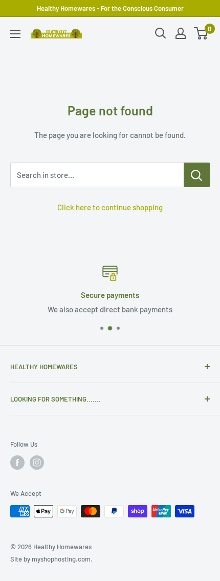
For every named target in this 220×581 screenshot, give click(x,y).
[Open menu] (15, 34)
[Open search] (160, 33)
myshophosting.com (61, 559)
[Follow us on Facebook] (17, 462)
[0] (201, 33)
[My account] (180, 33)
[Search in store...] (197, 175)
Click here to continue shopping (110, 207)
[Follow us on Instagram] (37, 462)
